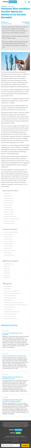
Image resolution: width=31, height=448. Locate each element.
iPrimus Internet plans (8, 241)
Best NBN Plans (7, 193)
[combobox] (10, 445)
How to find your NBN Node (10, 316)
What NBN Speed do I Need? (10, 298)
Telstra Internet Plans (8, 246)
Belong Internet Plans (8, 234)
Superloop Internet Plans (9, 255)
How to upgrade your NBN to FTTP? (11, 291)
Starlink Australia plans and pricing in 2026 (14, 356)
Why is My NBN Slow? (8, 300)
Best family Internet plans (9, 221)
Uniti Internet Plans (8, 252)
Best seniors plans (8, 207)
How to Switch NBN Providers (10, 295)
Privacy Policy (17, 440)
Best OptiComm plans (8, 209)
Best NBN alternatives (8, 198)
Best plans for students (9, 212)
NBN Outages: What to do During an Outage (13, 302)
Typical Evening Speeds (9, 264)
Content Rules (24, 440)
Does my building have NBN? (10, 314)
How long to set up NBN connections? (12, 311)
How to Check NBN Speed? (9, 307)
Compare (25, 445)
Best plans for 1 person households (11, 218)
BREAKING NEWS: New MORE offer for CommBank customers (12, 377)
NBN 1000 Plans (7, 277)
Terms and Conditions (8, 440)
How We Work (15, 441)
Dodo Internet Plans (8, 236)
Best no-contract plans (8, 202)
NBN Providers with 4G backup (10, 318)
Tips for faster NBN (8, 309)
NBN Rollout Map (7, 288)
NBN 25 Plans (7, 266)
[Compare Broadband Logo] (15, 430)
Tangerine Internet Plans (9, 250)
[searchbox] (10, 445)
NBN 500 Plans (7, 275)
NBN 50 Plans (7, 268)
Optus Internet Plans (8, 243)
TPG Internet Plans (8, 248)
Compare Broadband (6, 23)
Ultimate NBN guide (8, 286)
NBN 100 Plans (7, 270)
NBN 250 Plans (7, 273)
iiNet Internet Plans (8, 239)
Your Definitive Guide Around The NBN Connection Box (15, 304)
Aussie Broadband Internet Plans (11, 232)
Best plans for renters (8, 214)
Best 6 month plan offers (9, 223)
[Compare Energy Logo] (15, 433)
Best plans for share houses (10, 216)
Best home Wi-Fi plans (8, 200)
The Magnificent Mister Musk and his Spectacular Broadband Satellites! (12, 400)
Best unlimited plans (8, 195)
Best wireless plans (8, 205)
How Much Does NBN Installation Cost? (12, 293)
